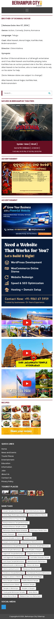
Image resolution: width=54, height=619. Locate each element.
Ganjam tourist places (10, 542)
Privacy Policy (7, 481)
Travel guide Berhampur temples (14, 592)
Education (6, 463)
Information (7, 467)
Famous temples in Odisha (12, 538)
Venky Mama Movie (9, 596)
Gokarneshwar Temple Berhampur (14, 546)
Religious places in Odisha (12, 577)
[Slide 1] (13, 105)
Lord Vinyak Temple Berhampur (13, 561)
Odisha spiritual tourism (11, 569)
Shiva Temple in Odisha (11, 581)
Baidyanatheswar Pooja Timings (14, 519)
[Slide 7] (40, 105)
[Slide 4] (27, 105)
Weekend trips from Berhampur (30, 596)
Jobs (4, 470)
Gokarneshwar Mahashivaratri (32, 542)
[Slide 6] (36, 105)
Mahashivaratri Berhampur (37, 561)
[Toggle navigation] (27, 10)
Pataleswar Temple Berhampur (13, 573)
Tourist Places (8, 456)
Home (4, 449)
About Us (5, 474)
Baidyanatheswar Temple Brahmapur (15, 523)
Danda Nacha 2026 (24, 534)
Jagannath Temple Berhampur (13, 554)
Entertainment (8, 460)
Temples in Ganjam (28, 588)
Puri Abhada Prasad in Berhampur (38, 573)
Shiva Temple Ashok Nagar (33, 577)
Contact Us (6, 478)
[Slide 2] (18, 105)
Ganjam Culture (30, 538)
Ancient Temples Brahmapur (12, 511)
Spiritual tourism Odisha (11, 584)
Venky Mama (33, 592)
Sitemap (41, 616)
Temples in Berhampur (10, 588)
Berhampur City (31, 616)
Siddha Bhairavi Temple (30, 581)
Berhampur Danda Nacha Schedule (15, 530)
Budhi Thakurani (8, 534)
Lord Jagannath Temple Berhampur (15, 557)
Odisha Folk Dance (33, 565)
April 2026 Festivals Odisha (35, 511)
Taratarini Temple (29, 584)
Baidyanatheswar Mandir (37, 515)
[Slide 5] (31, 105)
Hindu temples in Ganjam (33, 550)
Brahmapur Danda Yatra (38, 530)
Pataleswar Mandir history (31, 569)
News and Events (9, 452)
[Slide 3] (22, 105)
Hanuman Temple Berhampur (39, 546)
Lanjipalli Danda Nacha (35, 554)
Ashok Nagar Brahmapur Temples (14, 515)
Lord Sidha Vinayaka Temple (39, 557)
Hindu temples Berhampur (12, 550)
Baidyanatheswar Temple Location (14, 526)
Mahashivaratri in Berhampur (13, 565)
